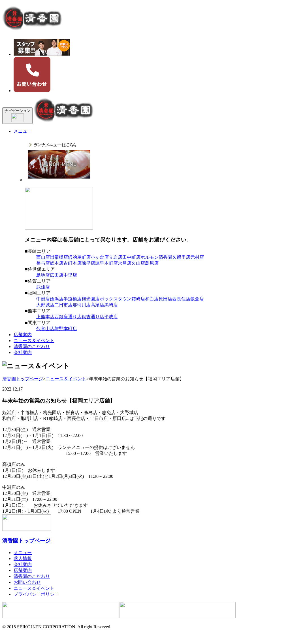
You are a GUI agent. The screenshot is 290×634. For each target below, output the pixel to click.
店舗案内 (23, 334)
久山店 (138, 263)
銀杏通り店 (93, 316)
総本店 (56, 263)
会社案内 (23, 352)
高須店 (97, 304)
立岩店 (115, 257)
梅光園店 (91, 298)
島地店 (43, 275)
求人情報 (23, 558)
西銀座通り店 (68, 316)
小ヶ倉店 (100, 257)
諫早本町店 (106, 263)
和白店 (152, 298)
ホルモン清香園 (156, 257)
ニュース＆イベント (34, 340)
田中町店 (131, 257)
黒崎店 (111, 304)
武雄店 (43, 287)
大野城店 (45, 304)
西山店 (43, 257)
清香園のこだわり (32, 346)
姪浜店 (56, 298)
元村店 (197, 257)
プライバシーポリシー (36, 594)
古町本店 (72, 263)
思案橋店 (59, 257)
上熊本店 (45, 316)
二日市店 (63, 304)
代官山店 (45, 328)
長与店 (43, 263)
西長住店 (181, 298)
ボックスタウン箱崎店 (122, 298)
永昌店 (124, 263)
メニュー (23, 131)
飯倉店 (197, 298)
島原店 (152, 263)
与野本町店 (65, 328)
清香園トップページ (22, 378)
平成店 (111, 316)
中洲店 (43, 298)
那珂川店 (81, 304)
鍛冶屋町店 (79, 257)
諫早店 (88, 263)
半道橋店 (72, 298)
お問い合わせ (27, 582)
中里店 (70, 275)
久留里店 (181, 257)
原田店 (165, 298)
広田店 (56, 275)
